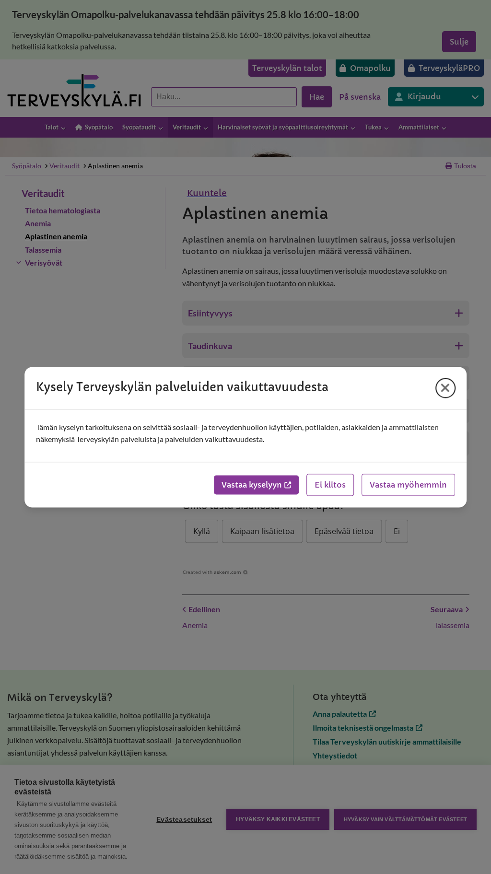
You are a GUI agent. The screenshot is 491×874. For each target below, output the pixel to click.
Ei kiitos (330, 484)
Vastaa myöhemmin (408, 484)
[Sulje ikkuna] (445, 387)
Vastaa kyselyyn (252, 484)
